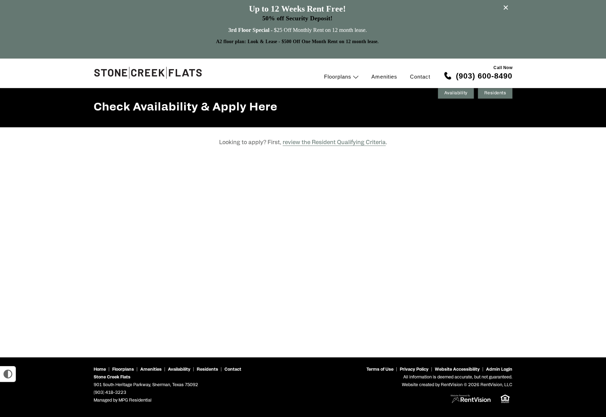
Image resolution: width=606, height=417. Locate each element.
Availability (455, 93)
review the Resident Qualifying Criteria (334, 143)
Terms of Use (379, 370)
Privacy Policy (414, 370)
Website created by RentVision (432, 385)
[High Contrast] (8, 374)
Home (100, 370)
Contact (420, 77)
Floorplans (338, 77)
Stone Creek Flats (112, 377)
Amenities (384, 77)
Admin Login (499, 370)
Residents (495, 93)
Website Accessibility (457, 370)
